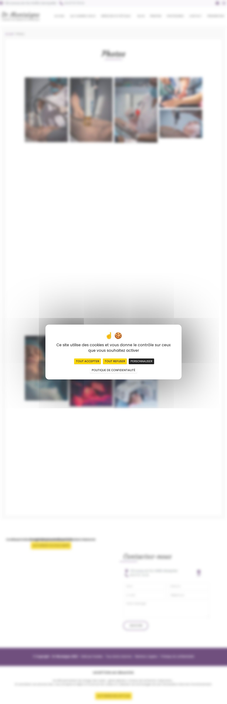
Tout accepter (87, 361)
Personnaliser (141, 361)
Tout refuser (115, 361)
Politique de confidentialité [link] (113, 370)
